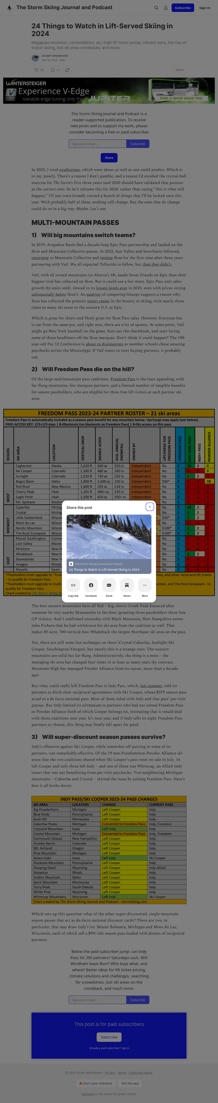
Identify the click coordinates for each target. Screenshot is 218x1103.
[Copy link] (73, 585)
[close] (149, 506)
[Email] (109, 585)
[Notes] (127, 585)
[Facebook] (91, 585)
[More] (145, 585)
